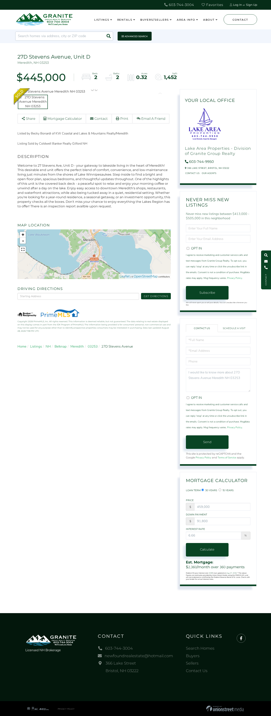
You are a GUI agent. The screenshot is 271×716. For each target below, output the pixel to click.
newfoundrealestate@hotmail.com (139, 655)
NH (48, 346)
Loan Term (193, 490)
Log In (237, 5)
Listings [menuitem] (101, 19)
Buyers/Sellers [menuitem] (154, 19)
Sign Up (251, 5)
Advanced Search (136, 36)
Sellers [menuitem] (192, 663)
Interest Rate (195, 529)
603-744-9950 (201, 161)
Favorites (214, 5)
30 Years (211, 490)
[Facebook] (241, 638)
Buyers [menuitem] (193, 655)
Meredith (77, 346)
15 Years (228, 490)
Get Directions (156, 296)
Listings (36, 346)
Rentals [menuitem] (124, 19)
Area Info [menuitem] (186, 19)
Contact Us (192, 173)
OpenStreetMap (146, 276)
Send (207, 442)
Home (21, 346)
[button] (108, 36)
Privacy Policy (234, 278)
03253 (93, 346)
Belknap (61, 346)
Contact (240, 19)
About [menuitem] (209, 19)
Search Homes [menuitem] (200, 648)
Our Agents (209, 173)
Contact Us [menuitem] (197, 670)
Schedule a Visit (234, 328)
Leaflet (125, 276)
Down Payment (196, 514)
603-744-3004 (181, 5)
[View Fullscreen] (23, 249)
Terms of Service (227, 457)
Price (190, 500)
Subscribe (207, 293)
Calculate (207, 549)
